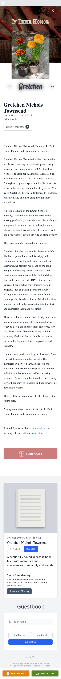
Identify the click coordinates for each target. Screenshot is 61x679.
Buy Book (30, 548)
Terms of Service (38, 666)
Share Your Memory (19, 591)
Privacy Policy (22, 666)
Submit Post (30, 641)
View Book (15, 548)
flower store (37, 433)
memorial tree (39, 428)
